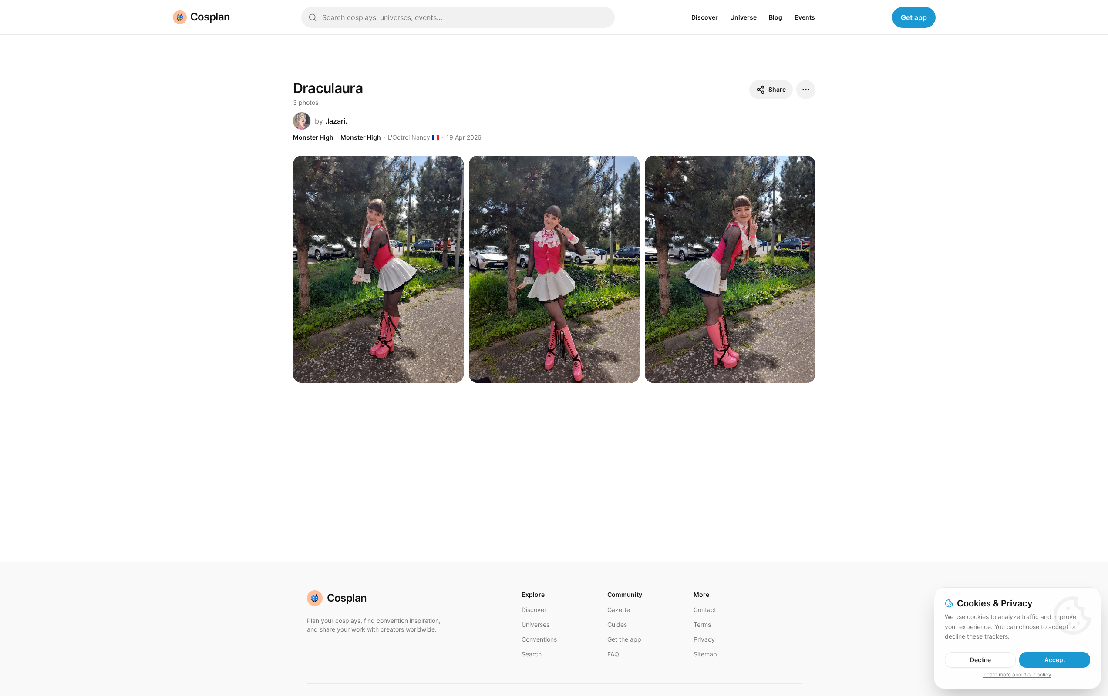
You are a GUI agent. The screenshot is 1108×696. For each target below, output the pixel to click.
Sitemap (705, 654)
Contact (705, 609)
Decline (980, 659)
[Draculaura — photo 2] (554, 269)
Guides (617, 624)
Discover (704, 17)
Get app (914, 17)
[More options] (805, 89)
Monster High (313, 137)
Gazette (618, 609)
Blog (775, 17)
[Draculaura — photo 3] (730, 269)
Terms (702, 624)
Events (805, 17)
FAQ (613, 654)
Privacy (704, 639)
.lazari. (336, 121)
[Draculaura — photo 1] (378, 269)
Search (532, 654)
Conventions (539, 639)
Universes (535, 624)
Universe (743, 17)
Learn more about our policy (1017, 674)
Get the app (624, 639)
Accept (1054, 659)
